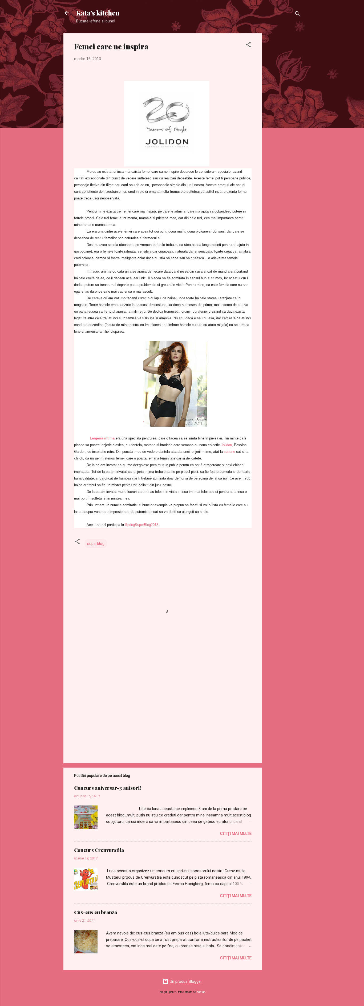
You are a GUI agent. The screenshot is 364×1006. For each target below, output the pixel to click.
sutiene (229, 452)
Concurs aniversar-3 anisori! (107, 788)
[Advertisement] (283, 113)
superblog (95, 543)
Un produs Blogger (185, 981)
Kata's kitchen (97, 13)
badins (201, 992)
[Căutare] (297, 14)
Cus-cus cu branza (95, 912)
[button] (248, 45)
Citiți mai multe (236, 833)
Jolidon (226, 445)
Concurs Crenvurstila (99, 850)
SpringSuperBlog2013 (141, 525)
